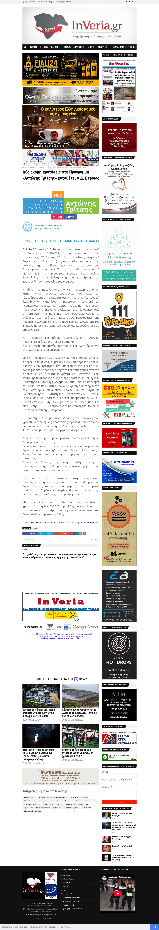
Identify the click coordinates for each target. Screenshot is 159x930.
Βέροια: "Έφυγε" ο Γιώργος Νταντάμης (121, 838)
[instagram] (132, 2)
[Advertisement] (60, 655)
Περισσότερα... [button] (66, 927)
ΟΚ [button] (154, 927)
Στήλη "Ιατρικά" (86, 808)
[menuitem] (25, 47)
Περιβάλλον (27, 804)
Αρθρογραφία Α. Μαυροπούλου (72, 909)
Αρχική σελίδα (26, 167)
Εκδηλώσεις (40, 801)
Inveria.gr (27, 183)
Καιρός (52, 804)
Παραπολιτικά (50, 801)
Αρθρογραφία (69, 801)
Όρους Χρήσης (57, 557)
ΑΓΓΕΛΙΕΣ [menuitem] (91, 47)
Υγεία (64, 890)
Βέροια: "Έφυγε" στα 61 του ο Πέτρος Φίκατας (122, 815)
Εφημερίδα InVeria (71, 804)
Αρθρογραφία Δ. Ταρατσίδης (32, 811)
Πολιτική (34, 167)
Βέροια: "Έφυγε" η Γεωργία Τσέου (123, 846)
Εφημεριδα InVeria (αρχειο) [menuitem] (122, 47)
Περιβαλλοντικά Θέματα (43, 808)
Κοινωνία (26, 797)
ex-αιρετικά (36, 804)
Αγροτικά (60, 801)
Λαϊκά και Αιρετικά (90, 801)
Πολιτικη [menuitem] (33, 47)
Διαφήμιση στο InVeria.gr (63, 2)
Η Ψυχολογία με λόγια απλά (71, 808)
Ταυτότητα (32, 2)
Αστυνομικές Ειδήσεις (45, 797)
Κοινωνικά (60, 804)
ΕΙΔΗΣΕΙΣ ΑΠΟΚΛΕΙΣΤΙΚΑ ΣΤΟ (54, 679)
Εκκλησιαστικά (74, 797)
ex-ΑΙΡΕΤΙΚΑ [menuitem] (102, 47)
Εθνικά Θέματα (83, 804)
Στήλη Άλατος (56, 808)
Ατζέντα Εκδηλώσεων (60, 797)
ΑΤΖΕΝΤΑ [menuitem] (67, 47)
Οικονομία (79, 801)
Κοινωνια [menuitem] (44, 47)
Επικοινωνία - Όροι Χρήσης (45, 2)
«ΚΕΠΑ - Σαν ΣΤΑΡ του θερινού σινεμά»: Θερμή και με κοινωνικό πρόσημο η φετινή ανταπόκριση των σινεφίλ (124, 826)
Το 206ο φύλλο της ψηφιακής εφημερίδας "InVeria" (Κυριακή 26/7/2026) (123, 857)
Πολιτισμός (84, 797)
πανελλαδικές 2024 (68, 905)
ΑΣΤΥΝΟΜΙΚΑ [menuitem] (79, 47)
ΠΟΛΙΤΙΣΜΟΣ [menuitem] (56, 47)
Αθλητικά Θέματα (29, 801)
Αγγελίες (45, 804)
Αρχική (24, 2)
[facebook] (126, 2)
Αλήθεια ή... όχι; (28, 808)
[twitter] (129, 2)
